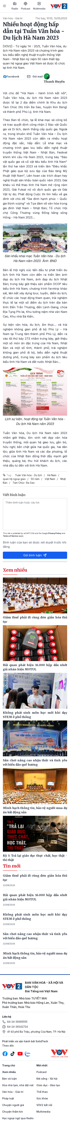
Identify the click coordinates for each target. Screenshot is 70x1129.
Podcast (25, 8)
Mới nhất (41, 1065)
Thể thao (42, 1091)
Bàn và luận (9, 1078)
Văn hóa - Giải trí (12, 18)
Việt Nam (50, 478)
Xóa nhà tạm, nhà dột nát (18, 1085)
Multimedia (39, 8)
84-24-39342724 (17, 1026)
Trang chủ (8, 1065)
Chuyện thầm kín (12, 1111)
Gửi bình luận (32, 555)
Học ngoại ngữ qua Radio (18, 1118)
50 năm (35, 478)
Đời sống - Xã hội (46, 1078)
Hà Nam (51, 475)
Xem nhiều (9, 1071)
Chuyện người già (13, 1105)
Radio (14, 8)
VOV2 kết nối (44, 1105)
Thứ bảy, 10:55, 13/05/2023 (51, 18)
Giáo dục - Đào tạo (48, 1085)
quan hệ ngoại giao (14, 478)
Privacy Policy (54, 533)
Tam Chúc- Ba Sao (24, 482)
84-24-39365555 (17, 1021)
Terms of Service (10, 536)
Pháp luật (8, 1098)
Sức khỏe (42, 1098)
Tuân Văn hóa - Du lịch (28, 475)
